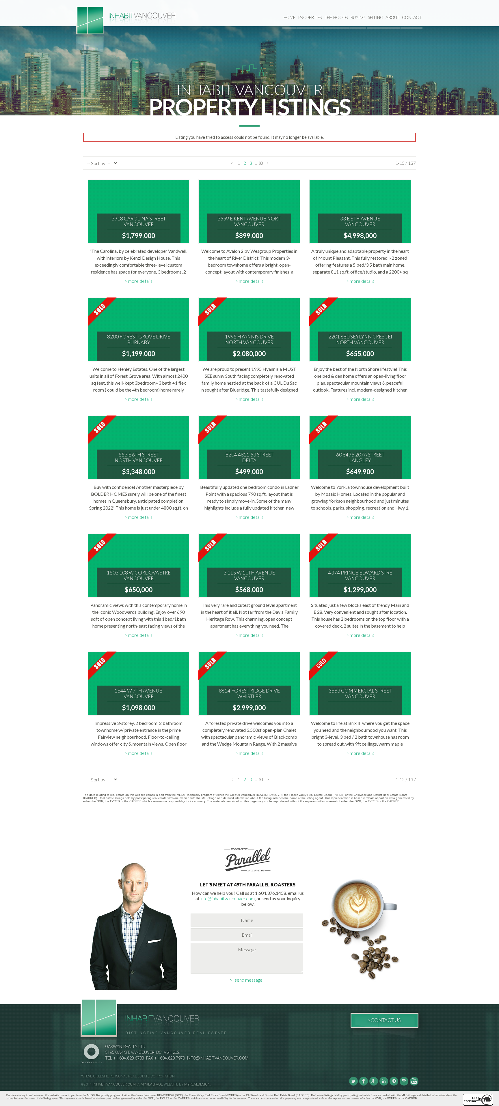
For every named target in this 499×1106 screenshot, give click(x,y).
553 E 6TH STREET (139, 457)
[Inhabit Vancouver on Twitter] (353, 1084)
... (255, 163)
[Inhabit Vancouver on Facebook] (363, 1084)
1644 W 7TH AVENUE (138, 693)
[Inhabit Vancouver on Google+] (373, 1084)
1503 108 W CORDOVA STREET (138, 575)
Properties (310, 17)
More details (140, 281)
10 (260, 163)
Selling (375, 17)
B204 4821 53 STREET (249, 457)
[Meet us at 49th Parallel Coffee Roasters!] (247, 872)
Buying (358, 17)
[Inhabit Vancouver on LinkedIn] (383, 1084)
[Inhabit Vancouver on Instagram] (404, 1084)
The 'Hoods (336, 17)
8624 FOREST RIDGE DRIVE (249, 693)
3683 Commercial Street (360, 693)
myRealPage (152, 1084)
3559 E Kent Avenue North (249, 221)
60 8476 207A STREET (360, 457)
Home (289, 17)
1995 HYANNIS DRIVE (249, 339)
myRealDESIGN (197, 1084)
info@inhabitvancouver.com (227, 898)
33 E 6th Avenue (360, 221)
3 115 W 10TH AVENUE (249, 575)
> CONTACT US (384, 1020)
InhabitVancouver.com (114, 1084)
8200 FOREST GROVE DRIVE (138, 339)
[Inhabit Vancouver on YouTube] (414, 1084)
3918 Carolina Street (138, 221)
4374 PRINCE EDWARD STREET (360, 575)
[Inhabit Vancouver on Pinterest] (394, 1084)
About (392, 17)
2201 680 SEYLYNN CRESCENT (360, 339)
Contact (412, 17)
